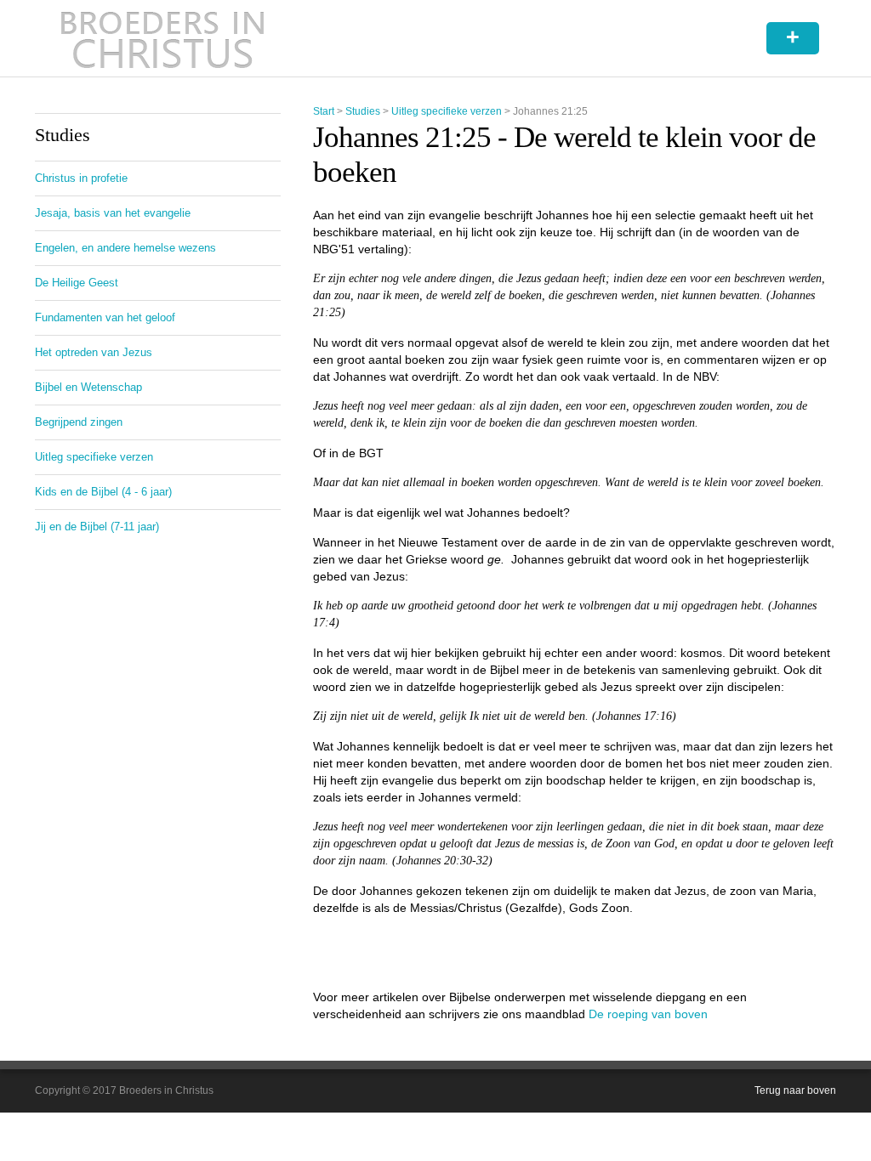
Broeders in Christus (162, 38)
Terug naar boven (795, 1090)
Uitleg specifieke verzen (446, 111)
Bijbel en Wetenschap (88, 387)
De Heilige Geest (76, 282)
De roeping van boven (648, 1014)
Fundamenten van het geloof (105, 317)
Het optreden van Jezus (93, 352)
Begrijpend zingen (78, 422)
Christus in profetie (81, 178)
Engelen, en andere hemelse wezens (125, 247)
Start (323, 111)
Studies (362, 111)
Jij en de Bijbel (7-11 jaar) (97, 526)
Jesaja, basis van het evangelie (113, 213)
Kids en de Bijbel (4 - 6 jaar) (103, 491)
